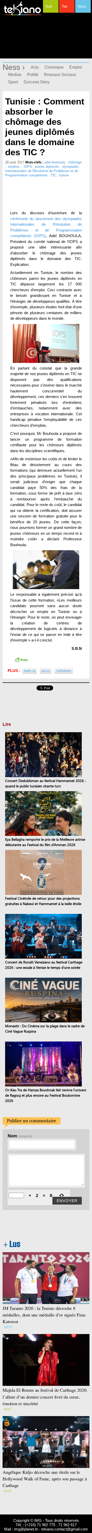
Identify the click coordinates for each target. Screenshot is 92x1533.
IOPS (28, 166)
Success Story (37, 82)
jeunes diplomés (47, 166)
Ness (82, 6)
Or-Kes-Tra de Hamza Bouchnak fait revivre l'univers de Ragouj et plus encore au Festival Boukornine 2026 (45, 1095)
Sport (13, 82)
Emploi (75, 67)
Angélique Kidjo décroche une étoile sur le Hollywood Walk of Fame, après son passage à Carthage (45, 1478)
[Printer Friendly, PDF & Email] (21, 659)
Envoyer (67, 1201)
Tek (64, 6)
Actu (35, 67)
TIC (53, 175)
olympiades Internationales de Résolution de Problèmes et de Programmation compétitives (42, 171)
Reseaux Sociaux (60, 74)
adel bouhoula (54, 162)
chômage (75, 162)
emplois (14, 166)
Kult (49, 6)
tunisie (64, 175)
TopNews (63, 671)
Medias (14, 74)
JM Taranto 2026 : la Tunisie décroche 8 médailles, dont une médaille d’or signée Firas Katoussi (44, 1314)
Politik (32, 74)
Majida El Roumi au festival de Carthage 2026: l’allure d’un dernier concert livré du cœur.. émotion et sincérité (46, 1396)
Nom (20, 1135)
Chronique (54, 67)
